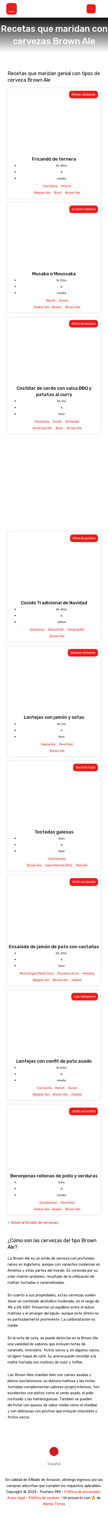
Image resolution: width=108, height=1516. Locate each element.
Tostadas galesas (54, 832)
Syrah (63, 300)
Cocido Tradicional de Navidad (54, 603)
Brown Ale (72, 192)
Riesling (88, 973)
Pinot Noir (66, 744)
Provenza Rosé (68, 973)
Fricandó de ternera (54, 159)
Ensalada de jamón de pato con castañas (54, 946)
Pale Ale (81, 865)
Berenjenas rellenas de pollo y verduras (54, 1176)
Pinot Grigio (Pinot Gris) (36, 973)
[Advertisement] (54, 482)
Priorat (66, 186)
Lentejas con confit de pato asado (54, 1061)
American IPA (42, 428)
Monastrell (55, 629)
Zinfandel (72, 421)
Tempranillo (75, 629)
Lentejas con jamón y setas (54, 717)
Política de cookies (44, 1498)
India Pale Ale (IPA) (58, 865)
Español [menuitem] (54, 1464)
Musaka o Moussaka (54, 274)
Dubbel (76, 980)
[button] (13, 9)
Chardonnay (57, 858)
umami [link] (70, 1387)
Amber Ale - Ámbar (48, 307)
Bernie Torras (54, 1504)
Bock (57, 192)
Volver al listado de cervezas (34, 1222)
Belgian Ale (42, 192)
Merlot (50, 300)
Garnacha (50, 186)
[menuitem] (54, 1464)
